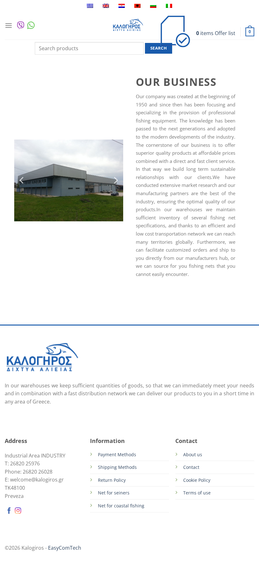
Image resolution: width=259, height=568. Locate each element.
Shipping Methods (117, 467)
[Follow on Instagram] (18, 511)
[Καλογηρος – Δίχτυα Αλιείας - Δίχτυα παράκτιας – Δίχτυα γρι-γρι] (128, 25)
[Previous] (22, 180)
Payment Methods (117, 454)
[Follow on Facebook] (9, 511)
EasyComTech (64, 547)
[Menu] (8, 25)
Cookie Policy (196, 480)
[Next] (115, 180)
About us (192, 454)
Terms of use (197, 493)
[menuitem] (90, 5)
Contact (191, 467)
